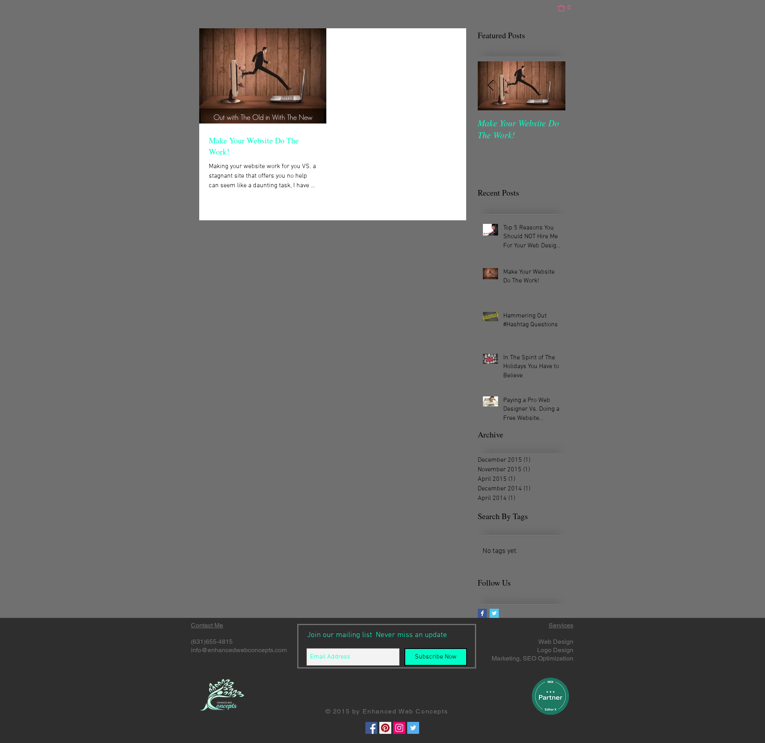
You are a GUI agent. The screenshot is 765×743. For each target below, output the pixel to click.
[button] (568, 8)
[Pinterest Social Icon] (385, 728)
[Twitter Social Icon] (413, 728)
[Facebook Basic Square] (482, 613)
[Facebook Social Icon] (371, 728)
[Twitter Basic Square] (494, 613)
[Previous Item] (490, 86)
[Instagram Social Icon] (399, 728)
